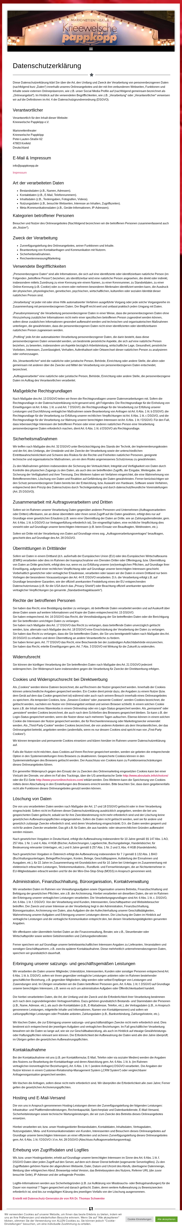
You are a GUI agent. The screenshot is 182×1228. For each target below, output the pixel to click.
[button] (91, 49)
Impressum (20, 172)
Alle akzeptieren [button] (166, 1219)
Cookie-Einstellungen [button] (139, 1219)
